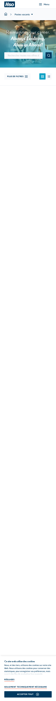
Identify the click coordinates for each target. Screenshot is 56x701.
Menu (46, 4)
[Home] (9, 4)
